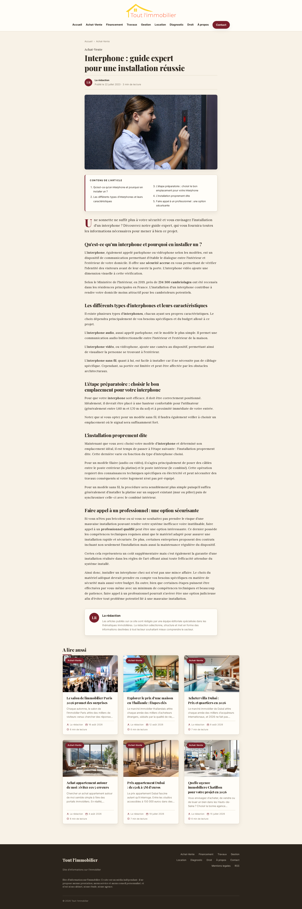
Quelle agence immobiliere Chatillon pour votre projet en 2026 (207, 787)
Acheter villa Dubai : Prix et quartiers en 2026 (207, 700)
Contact (221, 24)
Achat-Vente (94, 24)
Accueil (77, 24)
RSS (237, 865)
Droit (190, 24)
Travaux (132, 24)
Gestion (146, 24)
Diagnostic (177, 24)
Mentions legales (221, 865)
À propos (203, 24)
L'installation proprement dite (173, 195)
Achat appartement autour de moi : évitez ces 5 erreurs (88, 784)
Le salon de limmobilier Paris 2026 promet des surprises (89, 700)
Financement (114, 24)
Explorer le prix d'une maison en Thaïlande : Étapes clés (150, 700)
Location (160, 24)
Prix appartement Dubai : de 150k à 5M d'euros (146, 784)
